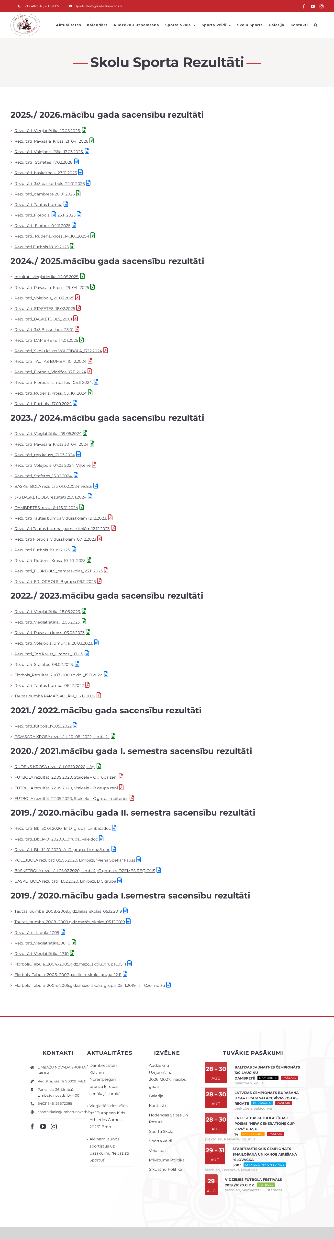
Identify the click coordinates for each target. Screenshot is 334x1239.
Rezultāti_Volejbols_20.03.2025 (44, 298)
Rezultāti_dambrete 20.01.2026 (44, 194)
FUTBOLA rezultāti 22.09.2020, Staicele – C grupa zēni (66, 777)
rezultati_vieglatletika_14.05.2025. (46, 276)
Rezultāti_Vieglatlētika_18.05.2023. (47, 611)
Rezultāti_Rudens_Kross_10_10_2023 (50, 560)
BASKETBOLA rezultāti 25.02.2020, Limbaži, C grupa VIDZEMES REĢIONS (84, 870)
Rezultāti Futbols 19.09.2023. (42, 550)
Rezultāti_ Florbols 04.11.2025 (42, 225)
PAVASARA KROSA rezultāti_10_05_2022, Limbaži (62, 736)
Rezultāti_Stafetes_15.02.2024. (43, 476)
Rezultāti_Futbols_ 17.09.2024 (43, 403)
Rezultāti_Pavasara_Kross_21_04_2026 (51, 141)
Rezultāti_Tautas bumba (38, 204)
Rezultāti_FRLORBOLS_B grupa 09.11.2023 (55, 581)
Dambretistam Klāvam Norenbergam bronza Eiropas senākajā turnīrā (105, 1079)
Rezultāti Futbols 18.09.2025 (41, 247)
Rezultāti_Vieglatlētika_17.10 (41, 953)
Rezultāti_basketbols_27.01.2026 (45, 173)
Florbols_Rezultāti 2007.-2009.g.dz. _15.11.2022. (58, 675)
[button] (315, 24)
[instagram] (54, 1126)
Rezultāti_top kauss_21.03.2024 (44, 455)
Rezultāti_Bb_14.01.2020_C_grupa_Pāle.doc (56, 839)
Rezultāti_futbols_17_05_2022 (43, 726)
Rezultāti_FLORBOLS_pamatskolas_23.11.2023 (58, 571)
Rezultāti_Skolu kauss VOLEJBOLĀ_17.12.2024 (58, 351)
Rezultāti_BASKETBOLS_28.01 (43, 319)
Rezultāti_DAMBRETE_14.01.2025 (46, 340)
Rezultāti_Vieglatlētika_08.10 (42, 943)
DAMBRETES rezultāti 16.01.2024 (46, 507)
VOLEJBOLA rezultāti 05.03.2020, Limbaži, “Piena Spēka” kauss (74, 860)
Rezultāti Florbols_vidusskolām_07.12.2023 (55, 539)
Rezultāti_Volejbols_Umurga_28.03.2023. (53, 643)
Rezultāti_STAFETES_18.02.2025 (44, 308)
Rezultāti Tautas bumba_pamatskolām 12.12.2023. (62, 528)
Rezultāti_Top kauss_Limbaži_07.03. (48, 654)
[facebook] (32, 1126)
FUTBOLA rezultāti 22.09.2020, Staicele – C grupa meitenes (71, 798)
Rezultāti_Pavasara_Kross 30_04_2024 (51, 444)
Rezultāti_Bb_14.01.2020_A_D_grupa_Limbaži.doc (62, 849)
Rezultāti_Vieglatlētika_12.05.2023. (47, 622)
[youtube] (43, 1126)
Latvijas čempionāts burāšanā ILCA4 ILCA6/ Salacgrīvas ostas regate (266, 1098)
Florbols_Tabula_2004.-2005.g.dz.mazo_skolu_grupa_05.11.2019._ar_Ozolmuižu (89, 985)
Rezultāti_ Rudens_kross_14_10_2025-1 (51, 236)
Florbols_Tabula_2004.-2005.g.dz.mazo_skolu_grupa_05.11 (70, 964)
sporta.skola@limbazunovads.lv (64, 1112)
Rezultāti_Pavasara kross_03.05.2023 (49, 632)
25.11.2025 (66, 215)
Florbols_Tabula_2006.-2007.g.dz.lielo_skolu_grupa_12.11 (68, 974)
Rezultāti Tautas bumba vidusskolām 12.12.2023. (60, 518)
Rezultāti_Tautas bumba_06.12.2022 (49, 685)
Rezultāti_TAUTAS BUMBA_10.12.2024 (50, 361)
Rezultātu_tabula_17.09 (36, 932)
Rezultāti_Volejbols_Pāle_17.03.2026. (49, 151)
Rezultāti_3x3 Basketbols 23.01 (44, 329)
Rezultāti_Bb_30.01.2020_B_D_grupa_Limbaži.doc (62, 828)
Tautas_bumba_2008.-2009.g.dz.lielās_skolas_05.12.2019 (68, 911)
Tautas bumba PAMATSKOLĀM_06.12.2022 (54, 696)
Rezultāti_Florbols (32, 215)
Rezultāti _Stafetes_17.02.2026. (43, 162)
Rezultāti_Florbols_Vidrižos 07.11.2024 (50, 372)
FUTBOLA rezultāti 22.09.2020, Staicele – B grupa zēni (66, 788)
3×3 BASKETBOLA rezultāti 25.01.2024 (50, 497)
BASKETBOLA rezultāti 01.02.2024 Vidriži (53, 486)
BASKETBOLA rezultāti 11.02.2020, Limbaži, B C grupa (65, 881)
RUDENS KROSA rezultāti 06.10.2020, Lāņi (54, 766)
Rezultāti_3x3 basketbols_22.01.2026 (49, 183)
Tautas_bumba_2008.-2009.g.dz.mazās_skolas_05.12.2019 (69, 922)
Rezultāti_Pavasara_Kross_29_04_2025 (51, 287)
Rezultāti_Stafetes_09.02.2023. (44, 664)
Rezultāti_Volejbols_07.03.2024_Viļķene (52, 465)
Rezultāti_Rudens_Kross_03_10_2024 (50, 393)
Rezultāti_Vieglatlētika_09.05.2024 (48, 433)
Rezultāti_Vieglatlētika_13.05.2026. (47, 130)
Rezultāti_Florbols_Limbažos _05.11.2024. (53, 382)
